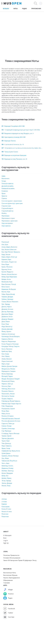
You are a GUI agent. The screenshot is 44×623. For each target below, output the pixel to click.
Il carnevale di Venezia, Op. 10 (14, 144)
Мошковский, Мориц (8, 381)
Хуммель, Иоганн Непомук (10, 456)
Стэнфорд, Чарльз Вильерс (10, 433)
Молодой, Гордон (7, 376)
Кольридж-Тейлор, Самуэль (11, 346)
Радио (24, 9)
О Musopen (7, 535)
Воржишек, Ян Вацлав (9, 289)
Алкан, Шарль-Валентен (9, 247)
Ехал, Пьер (5, 324)
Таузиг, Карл (6, 441)
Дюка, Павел (6, 321)
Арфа (3, 176)
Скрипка (4, 198)
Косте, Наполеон (7, 349)
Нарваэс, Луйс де (7, 384)
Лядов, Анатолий (7, 361)
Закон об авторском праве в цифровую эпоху (20, 560)
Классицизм (5, 506)
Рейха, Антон (6, 413)
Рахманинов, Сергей (8, 409)
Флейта (4, 213)
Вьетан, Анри (6, 292)
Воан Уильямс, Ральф (9, 284)
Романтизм (5, 516)
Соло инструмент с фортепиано (12, 201)
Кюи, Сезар (5, 354)
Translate (6, 583)
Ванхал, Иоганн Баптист (9, 274)
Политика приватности (11, 555)
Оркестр (4, 196)
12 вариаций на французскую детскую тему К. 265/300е (22, 130)
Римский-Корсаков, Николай (11, 418)
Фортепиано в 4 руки (8, 218)
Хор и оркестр (6, 226)
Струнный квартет (7, 208)
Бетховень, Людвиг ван (9, 262)
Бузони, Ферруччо (7, 272)
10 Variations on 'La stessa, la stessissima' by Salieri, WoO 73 (23, 148)
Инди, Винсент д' (7, 326)
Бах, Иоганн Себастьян (9, 249)
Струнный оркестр (7, 211)
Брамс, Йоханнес (7, 267)
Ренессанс (5, 514)
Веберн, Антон (6, 279)
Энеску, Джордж (7, 483)
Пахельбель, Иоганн (8, 394)
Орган (3, 193)
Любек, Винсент (7, 359)
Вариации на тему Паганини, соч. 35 (15, 159)
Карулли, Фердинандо (9, 341)
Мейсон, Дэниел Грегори (9, 366)
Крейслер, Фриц (7, 351)
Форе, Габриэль (7, 446)
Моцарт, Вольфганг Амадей (10, 379)
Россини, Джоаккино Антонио (11, 421)
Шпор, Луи (5, 476)
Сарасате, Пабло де (8, 423)
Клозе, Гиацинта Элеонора (10, 344)
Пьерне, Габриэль (7, 399)
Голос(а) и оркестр (7, 183)
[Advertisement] (22, 33)
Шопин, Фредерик (7, 473)
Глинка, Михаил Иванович (10, 302)
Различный (5, 242)
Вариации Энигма (10, 141)
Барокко (4, 504)
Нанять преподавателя (11, 578)
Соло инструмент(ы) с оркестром (12, 203)
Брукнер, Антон (6, 269)
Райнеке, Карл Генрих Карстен (11, 404)
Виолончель (6, 178)
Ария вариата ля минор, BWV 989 (14, 137)
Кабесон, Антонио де (8, 334)
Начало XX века (7, 511)
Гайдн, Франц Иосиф (8, 294)
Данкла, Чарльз (7, 307)
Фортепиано (5, 216)
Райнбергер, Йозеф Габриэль (11, 401)
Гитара (4, 181)
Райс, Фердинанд (7, 406)
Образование (8, 580)
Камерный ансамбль (8, 188)
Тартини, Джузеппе (8, 438)
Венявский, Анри (7, 282)
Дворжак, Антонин (7, 309)
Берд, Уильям (6, 254)
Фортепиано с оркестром (9, 221)
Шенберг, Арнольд (7, 471)
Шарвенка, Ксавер (7, 468)
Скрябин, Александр (8, 428)
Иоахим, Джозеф (7, 329)
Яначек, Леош (6, 486)
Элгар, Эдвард (6, 481)
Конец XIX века (6, 509)
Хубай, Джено (6, 453)
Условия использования (11, 558)
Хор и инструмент (7, 223)
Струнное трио (6, 206)
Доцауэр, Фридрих (7, 319)
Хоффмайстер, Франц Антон (11, 451)
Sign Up (6, 543)
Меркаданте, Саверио (8, 371)
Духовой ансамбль (8, 186)
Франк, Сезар (6, 448)
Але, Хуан (5, 244)
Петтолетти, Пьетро (8, 396)
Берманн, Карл (6, 259)
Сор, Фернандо (6, 431)
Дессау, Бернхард (7, 312)
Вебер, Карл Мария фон (9, 277)
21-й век (4, 502)
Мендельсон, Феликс (8, 369)
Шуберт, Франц (6, 478)
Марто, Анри (6, 364)
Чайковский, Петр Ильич (9, 461)
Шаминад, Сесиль (7, 466)
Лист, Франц (5, 356)
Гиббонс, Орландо (7, 299)
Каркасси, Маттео (7, 339)
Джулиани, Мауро (7, 314)
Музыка (6, 9)
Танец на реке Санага (11, 152)
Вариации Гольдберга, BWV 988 (14, 126)
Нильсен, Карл (6, 386)
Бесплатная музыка (10, 575)
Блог (5, 538)
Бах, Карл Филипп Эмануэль (11, 252)
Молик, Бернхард (7, 374)
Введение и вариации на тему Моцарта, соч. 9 (18, 133)
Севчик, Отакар (6, 426)
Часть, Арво (5, 463)
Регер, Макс (5, 411)
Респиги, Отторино (7, 416)
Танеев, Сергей (6, 436)
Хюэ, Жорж (5, 458)
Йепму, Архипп (6, 331)
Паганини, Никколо (8, 391)
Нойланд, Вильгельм (8, 389)
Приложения (36, 9)
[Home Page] (11, 3)
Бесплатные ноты (9, 573)
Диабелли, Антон (7, 316)
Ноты (15, 9)
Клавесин (5, 191)
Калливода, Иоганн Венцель (11, 336)
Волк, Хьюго (6, 287)
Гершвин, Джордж (7, 297)
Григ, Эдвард (6, 304)
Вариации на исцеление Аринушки (15, 155)
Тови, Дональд (6, 443)
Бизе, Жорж (5, 264)
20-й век (4, 499)
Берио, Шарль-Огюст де (9, 257)
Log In (5, 540)
